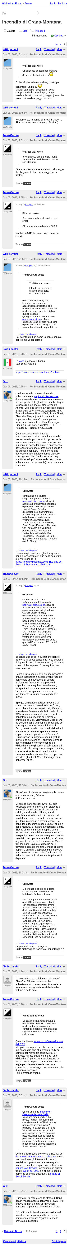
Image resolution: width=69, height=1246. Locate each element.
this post (29, 204)
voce (21, 361)
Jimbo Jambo (11, 966)
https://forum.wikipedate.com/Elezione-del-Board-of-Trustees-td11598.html (39, 563)
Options (58, 35)
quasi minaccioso (31, 319)
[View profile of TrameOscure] (7, 150)
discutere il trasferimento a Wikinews (36, 1156)
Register (62, 3)
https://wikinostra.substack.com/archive (38, 372)
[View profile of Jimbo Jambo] (7, 981)
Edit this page (59, 1241)
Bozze (28, 3)
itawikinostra (10, 349)
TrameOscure (11, 135)
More (59, 49)
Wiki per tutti (10, 49)
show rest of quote (28, 334)
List (25, 30)
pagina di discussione (46, 396)
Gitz (5, 381)
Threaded (39, 30)
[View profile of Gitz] (7, 396)
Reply (39, 49)
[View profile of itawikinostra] (7, 364)
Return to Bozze (13, 1231)
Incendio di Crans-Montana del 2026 (36, 1113)
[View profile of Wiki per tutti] (7, 64)
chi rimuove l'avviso (26, 1168)
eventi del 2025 (30, 1170)
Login (53, 3)
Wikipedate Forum (12, 3)
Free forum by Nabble (14, 1241)
